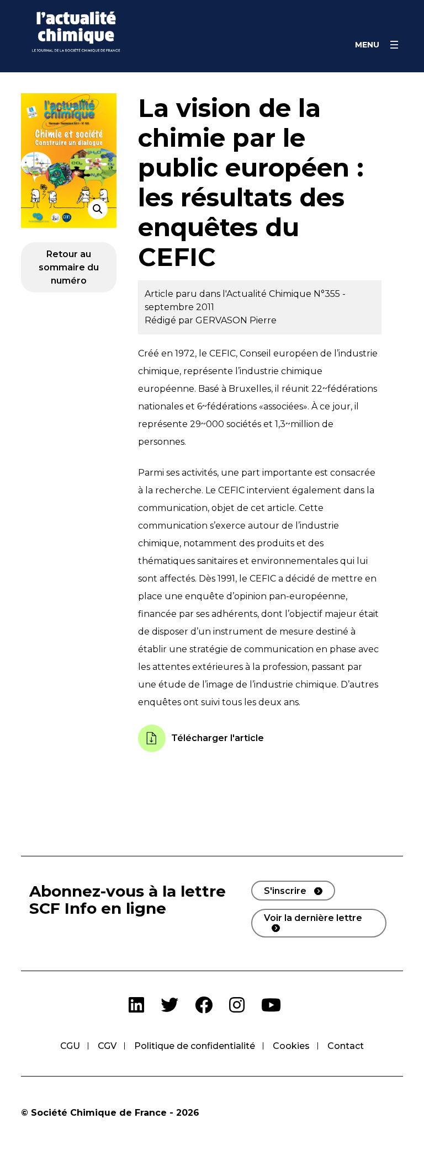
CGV (107, 1046)
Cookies (291, 1046)
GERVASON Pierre (236, 320)
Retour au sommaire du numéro (69, 267)
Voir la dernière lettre (313, 918)
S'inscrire (285, 891)
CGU (70, 1046)
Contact (345, 1046)
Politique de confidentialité (194, 1046)
